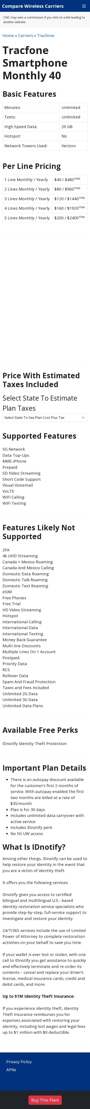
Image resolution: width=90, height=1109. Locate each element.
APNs (11, 1069)
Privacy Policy (19, 1061)
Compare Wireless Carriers (33, 6)
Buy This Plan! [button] (45, 1100)
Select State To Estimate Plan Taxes (40, 403)
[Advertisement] (45, 303)
